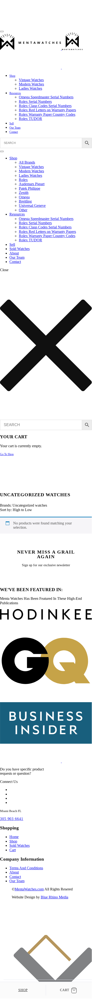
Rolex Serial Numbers (35, 102)
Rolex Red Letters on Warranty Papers (47, 110)
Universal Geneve (32, 206)
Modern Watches (31, 84)
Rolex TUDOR (30, 119)
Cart (12, 850)
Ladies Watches (30, 88)
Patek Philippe (29, 188)
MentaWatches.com (29, 889)
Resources (15, 93)
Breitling (25, 201)
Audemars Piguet (31, 184)
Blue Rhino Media (54, 897)
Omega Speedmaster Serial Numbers (46, 97)
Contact (13, 132)
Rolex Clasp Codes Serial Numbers (45, 106)
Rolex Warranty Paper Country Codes (47, 114)
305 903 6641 (11, 819)
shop (23, 990)
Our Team (14, 127)
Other (23, 210)
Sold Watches (19, 249)
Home (14, 837)
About (14, 253)
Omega (24, 197)
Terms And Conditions (26, 868)
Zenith (23, 193)
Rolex (23, 180)
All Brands (27, 162)
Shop (12, 75)
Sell (11, 123)
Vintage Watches (31, 80)
